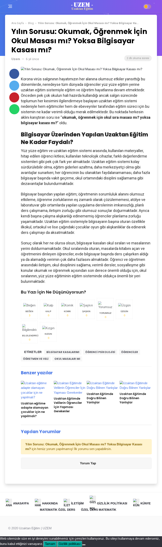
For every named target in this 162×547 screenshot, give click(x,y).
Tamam (50, 544)
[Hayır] (84, 545)
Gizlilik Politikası (112, 503)
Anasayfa (21, 503)
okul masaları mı (67, 359)
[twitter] (14, 86)
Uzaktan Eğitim (29, 528)
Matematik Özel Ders (57, 509)
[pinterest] (14, 97)
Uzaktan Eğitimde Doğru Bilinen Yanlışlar (100, 398)
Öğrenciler (129, 352)
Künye (145, 503)
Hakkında (50, 503)
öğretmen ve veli (36, 359)
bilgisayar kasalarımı (62, 352)
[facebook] (14, 74)
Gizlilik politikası (70, 544)
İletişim (77, 503)
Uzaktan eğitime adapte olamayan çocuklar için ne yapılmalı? (34, 409)
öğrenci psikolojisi (100, 352)
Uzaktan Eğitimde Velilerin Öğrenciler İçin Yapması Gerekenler (68, 405)
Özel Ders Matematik (98, 509)
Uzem (15, 59)
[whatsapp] (14, 109)
